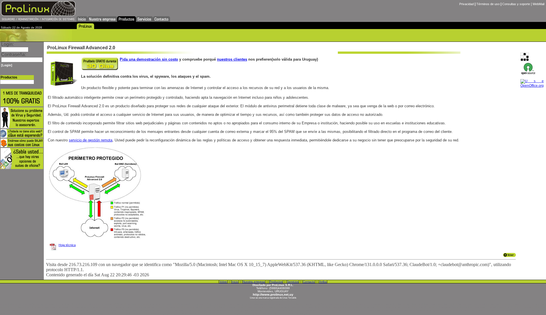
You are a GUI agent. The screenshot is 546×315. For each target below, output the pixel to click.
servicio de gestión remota (90, 140)
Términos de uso (488, 4)
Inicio (234, 281)
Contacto (309, 281)
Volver (223, 281)
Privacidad (466, 4)
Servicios (293, 281)
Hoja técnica (67, 245)
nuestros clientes (232, 59)
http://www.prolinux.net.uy (273, 294)
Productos (276, 281)
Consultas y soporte (516, 4)
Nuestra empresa (254, 281)
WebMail (538, 4)
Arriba (323, 281)
